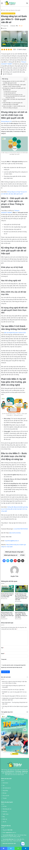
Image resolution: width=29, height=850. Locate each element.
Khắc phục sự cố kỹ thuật (11, 91)
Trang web (3, 659)
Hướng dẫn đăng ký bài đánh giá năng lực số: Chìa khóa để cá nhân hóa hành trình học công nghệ (14, 509)
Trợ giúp (4, 798)
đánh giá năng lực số (11, 555)
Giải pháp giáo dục (7, 809)
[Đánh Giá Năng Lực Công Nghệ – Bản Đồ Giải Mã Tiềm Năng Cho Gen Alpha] (21, 607)
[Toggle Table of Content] (24, 79)
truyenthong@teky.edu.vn (12, 540)
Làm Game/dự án (7, 788)
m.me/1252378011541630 (21, 529)
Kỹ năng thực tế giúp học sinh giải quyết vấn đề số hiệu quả (14, 88)
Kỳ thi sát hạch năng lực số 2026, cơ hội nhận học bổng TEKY (7, 595)
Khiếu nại (5, 819)
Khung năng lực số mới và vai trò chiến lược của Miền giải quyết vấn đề (14, 82)
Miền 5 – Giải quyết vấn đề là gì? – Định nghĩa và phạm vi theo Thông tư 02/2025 (14, 85)
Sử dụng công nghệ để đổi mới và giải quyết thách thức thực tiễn (15, 97)
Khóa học (5, 811)
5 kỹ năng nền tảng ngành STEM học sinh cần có (14, 696)
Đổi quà (4, 793)
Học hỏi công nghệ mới (10, 93)
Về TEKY (5, 806)
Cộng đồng (5, 790)
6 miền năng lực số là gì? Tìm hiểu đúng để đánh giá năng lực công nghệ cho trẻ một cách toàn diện (21, 596)
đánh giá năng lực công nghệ (14, 552)
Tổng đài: (5, 830)
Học (3, 785)
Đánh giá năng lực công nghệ (13, 10)
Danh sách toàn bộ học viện (9, 843)
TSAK (23, 555)
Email (3, 653)
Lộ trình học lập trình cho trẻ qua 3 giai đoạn (13, 689)
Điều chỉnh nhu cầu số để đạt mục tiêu (14, 94)
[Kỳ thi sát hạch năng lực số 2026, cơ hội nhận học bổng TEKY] (7, 588)
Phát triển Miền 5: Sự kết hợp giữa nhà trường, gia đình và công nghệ (12, 103)
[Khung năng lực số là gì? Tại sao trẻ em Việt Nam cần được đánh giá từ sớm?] (7, 607)
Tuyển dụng (5, 814)
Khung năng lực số (6, 121)
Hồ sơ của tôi (6, 795)
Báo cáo (15, 332)
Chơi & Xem (5, 782)
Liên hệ (4, 821)
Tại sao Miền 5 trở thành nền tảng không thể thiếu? (14, 100)
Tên (2, 647)
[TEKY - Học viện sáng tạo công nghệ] (10, 3)
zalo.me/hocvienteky (15, 533)
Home (3, 10)
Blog (4, 816)
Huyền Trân (5, 25)
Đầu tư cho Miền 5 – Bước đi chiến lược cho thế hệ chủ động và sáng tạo (14, 106)
